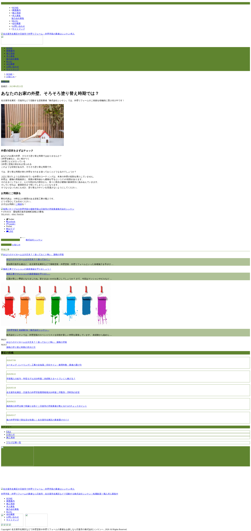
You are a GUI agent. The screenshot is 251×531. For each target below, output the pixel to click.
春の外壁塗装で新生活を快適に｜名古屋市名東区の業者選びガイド (37, 420)
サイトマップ (18, 29)
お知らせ (16, 245)
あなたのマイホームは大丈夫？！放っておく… (28, 259)
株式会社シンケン (34, 240)
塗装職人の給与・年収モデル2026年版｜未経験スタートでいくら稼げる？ (40, 378)
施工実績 (16, 13)
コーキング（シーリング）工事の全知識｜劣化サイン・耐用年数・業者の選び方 (44, 365)
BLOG (15, 21)
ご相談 (19, 204)
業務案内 (16, 10)
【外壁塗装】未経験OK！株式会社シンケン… (27, 330)
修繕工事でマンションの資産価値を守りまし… (28, 274)
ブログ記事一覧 (13, 442)
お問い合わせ (18, 26)
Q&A (8, 432)
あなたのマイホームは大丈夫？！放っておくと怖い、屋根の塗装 (36, 342)
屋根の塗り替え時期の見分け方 (21, 347)
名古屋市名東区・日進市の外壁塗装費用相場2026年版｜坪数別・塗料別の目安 (43, 392)
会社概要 (16, 23)
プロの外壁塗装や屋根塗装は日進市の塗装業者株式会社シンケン (44, 209)
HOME (15, 8)
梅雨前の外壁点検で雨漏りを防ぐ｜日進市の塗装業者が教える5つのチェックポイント (46, 406)
